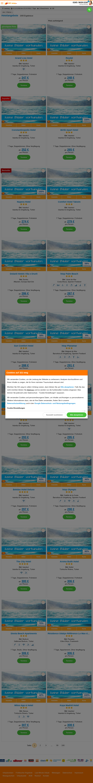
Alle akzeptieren (76, 415)
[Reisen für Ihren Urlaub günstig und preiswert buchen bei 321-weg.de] (11, 4)
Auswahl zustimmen (54, 415)
